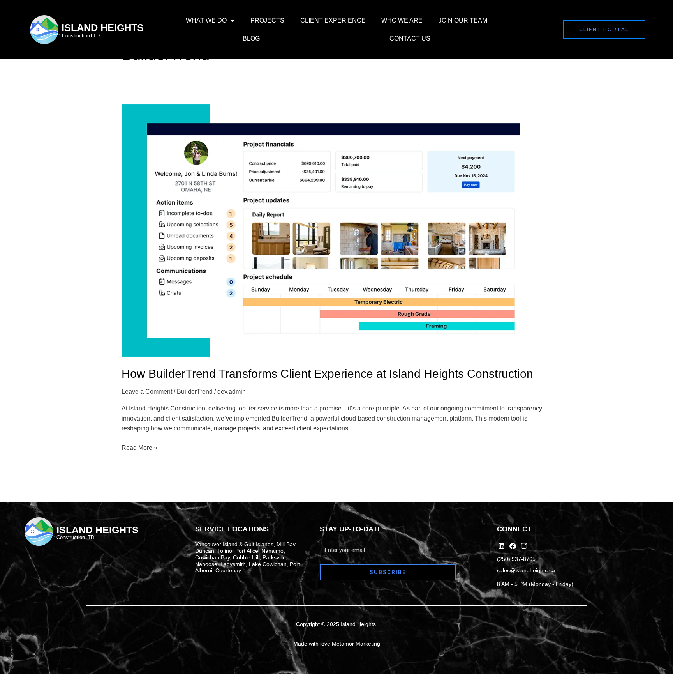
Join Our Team (463, 20)
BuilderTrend (195, 391)
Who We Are (402, 20)
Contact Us (409, 38)
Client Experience (333, 20)
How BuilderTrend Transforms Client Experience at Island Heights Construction (327, 373)
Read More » (139, 447)
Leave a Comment (147, 391)
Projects (267, 20)
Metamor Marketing (356, 643)
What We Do (206, 20)
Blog (251, 38)
